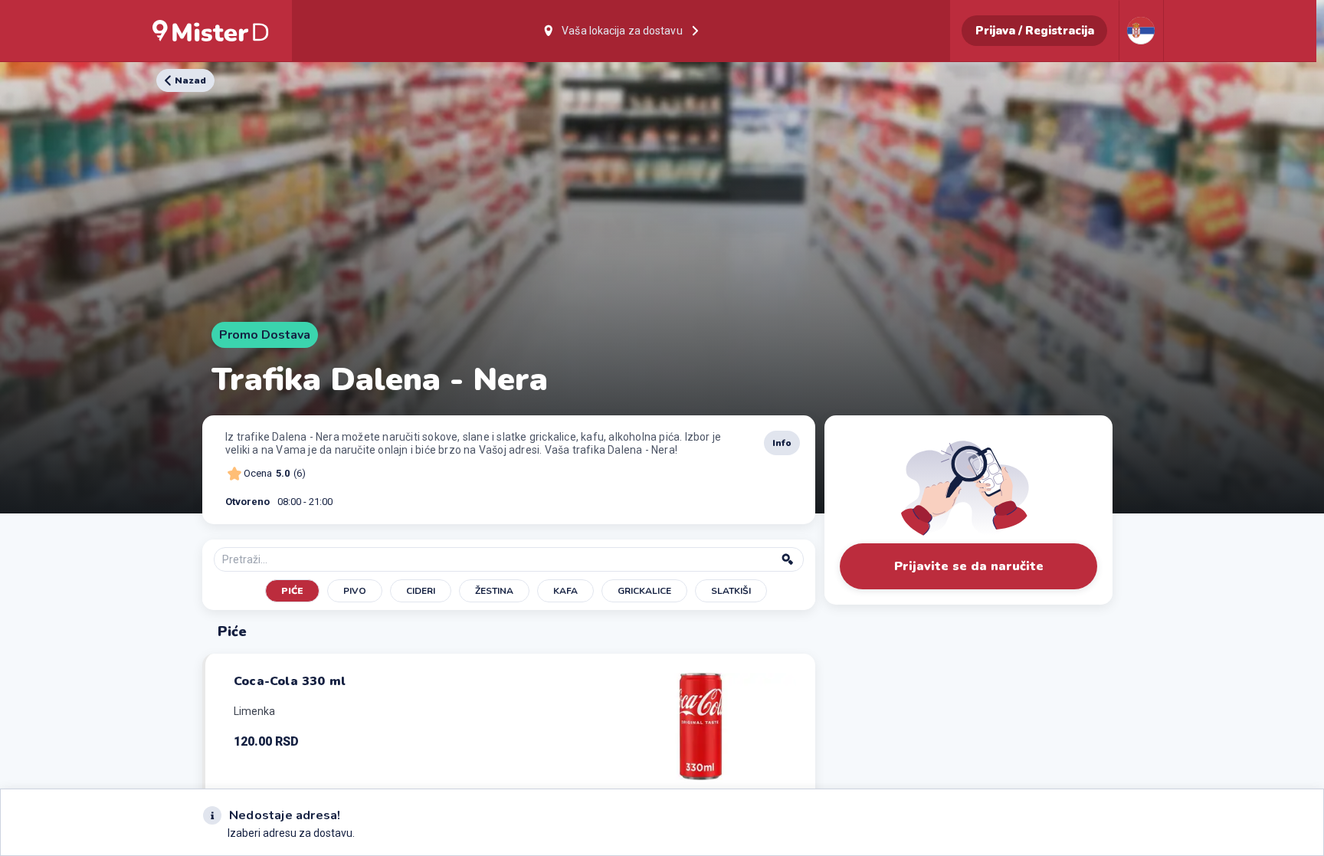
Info (781, 443)
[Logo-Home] (210, 30)
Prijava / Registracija (1034, 30)
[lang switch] (1141, 30)
